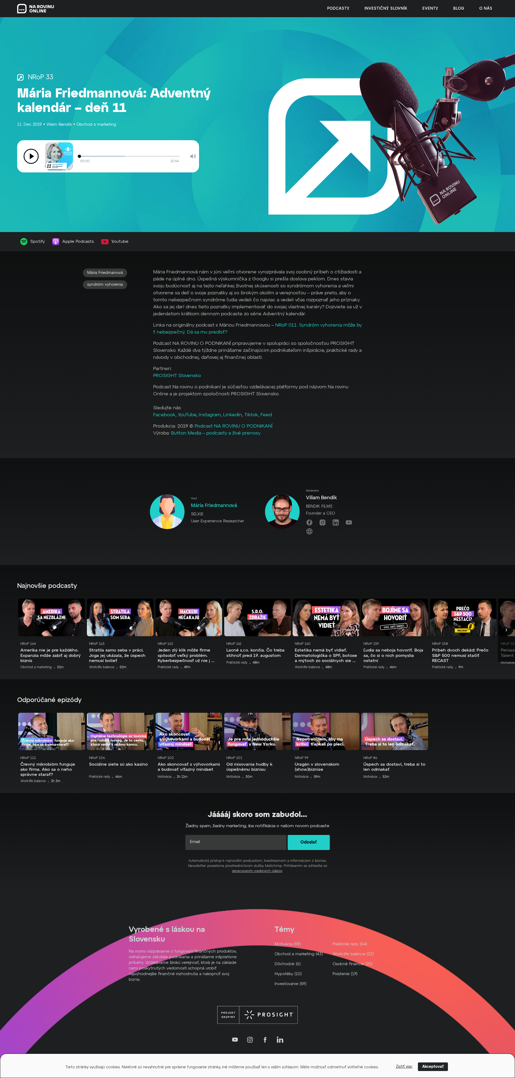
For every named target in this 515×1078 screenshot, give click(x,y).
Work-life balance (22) (353, 954)
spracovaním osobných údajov (257, 871)
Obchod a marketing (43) (299, 954)
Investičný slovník (386, 8)
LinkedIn (232, 415)
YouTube (187, 415)
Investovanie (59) (291, 984)
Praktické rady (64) (350, 944)
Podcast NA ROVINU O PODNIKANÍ (234, 426)
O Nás (485, 8)
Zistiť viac (404, 1067)
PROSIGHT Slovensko (177, 375)
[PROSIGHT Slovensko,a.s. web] (257, 1015)
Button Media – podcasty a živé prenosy (215, 433)
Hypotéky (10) (288, 974)
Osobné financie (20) (353, 964)
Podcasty (338, 8)
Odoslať (308, 842)
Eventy (430, 8)
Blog (458, 8)
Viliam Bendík (59, 124)
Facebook (164, 415)
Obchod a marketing (96, 124)
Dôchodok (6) (288, 964)
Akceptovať (433, 1067)
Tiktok (250, 415)
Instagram (210, 415)
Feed (266, 415)
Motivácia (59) (288, 944)
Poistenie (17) (345, 974)
